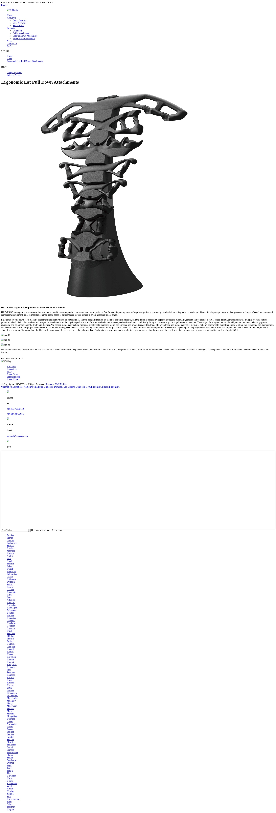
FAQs (9, 46)
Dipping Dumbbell (76, 387)
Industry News (13, 75)
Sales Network (19, 23)
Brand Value (18, 25)
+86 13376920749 (15, 409)
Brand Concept (19, 20)
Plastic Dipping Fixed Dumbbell (38, 387)
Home (10, 15)
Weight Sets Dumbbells (11, 387)
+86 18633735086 (15, 414)
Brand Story (12, 374)
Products (11, 28)
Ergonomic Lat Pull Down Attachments (25, 61)
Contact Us (12, 43)
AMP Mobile (61, 384)
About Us (11, 18)
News (9, 41)
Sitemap (49, 384)
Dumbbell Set (60, 387)
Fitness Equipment (110, 387)
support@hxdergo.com (17, 436)
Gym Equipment (93, 387)
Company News (14, 72)
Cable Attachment (21, 33)
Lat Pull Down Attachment (25, 36)
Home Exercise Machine (24, 38)
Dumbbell (17, 30)
